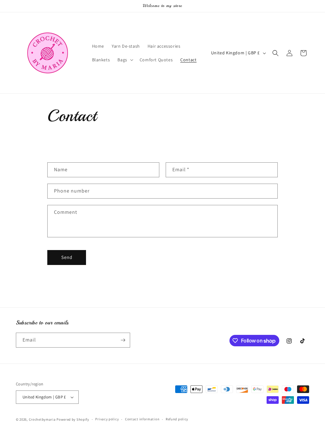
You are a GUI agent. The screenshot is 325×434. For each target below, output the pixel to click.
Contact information (142, 419)
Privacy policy (107, 419)
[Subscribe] (123, 340)
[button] (125, 59)
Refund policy (177, 419)
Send (66, 257)
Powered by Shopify (72, 419)
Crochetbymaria (42, 419)
